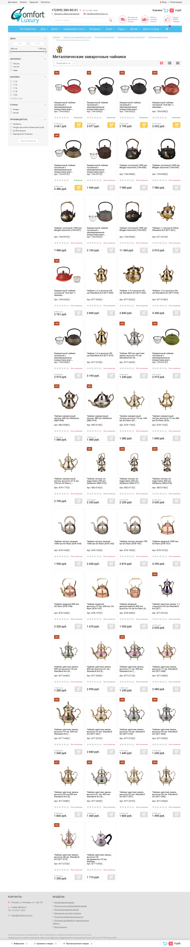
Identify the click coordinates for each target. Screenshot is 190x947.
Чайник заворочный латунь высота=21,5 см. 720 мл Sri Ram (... (66, 480)
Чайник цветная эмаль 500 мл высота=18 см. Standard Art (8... (66, 668)
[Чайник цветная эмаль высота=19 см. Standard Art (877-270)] (133, 713)
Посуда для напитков (104, 37)
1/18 (15, 91)
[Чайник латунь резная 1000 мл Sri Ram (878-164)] (68, 525)
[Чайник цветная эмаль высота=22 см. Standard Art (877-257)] (133, 775)
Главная (56, 37)
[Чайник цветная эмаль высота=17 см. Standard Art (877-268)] (166, 650)
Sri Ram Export (19, 131)
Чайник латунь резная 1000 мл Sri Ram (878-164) (68, 542)
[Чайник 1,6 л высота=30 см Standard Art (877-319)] (101, 337)
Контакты (45, 2)
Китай (16, 113)
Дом (43, 29)
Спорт (109, 29)
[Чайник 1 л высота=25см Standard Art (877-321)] (166, 211)
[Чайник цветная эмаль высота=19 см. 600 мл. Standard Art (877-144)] (68, 713)
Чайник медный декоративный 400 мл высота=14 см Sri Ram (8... (133, 606)
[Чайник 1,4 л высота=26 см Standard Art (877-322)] (133, 274)
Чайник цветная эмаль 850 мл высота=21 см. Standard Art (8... (99, 668)
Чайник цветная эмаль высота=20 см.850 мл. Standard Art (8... (66, 794)
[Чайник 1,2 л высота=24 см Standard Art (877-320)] (101, 274)
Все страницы (60, 927)
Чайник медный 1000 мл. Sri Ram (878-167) (165, 542)
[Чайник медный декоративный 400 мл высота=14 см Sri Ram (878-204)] (133, 587)
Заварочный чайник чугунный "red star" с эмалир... (65, 292)
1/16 (15, 88)
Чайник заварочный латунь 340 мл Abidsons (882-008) (66, 418)
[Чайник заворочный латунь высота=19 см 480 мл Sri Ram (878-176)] (166, 399)
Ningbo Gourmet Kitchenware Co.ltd (28, 127)
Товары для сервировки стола (77, 37)
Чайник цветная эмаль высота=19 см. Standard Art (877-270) (132, 731)
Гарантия (33, 2)
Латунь (16, 63)
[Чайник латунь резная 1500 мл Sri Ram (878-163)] (101, 525)
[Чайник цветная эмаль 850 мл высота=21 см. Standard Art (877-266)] (101, 650)
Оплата (23, 2)
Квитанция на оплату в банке (67, 913)
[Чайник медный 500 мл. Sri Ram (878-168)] (68, 587)
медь (15, 70)
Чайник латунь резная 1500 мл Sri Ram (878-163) (100, 542)
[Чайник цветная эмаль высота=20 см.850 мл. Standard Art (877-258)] (68, 775)
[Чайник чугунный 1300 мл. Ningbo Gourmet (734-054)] (166, 148)
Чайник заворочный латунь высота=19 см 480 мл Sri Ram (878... (165, 418)
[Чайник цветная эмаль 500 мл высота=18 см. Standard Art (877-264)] (68, 650)
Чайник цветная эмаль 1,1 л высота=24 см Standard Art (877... (166, 606)
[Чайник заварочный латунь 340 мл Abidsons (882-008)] (68, 399)
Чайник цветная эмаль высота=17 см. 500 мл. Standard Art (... (131, 668)
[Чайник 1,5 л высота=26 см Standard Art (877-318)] (166, 274)
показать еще (16, 98)
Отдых (121, 29)
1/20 (15, 95)
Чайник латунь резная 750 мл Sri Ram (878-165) (133, 542)
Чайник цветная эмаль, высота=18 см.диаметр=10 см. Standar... (99, 858)
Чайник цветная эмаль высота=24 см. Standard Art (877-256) (164, 794)
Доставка (12, 2)
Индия (16, 109)
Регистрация (176, 2)
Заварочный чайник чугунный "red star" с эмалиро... (163, 104)
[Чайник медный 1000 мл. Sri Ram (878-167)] (166, 525)
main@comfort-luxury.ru (97, 14)
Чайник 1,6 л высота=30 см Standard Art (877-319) (100, 354)
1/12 (15, 81)
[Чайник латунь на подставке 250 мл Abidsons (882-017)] (133, 462)
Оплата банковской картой (66, 909)
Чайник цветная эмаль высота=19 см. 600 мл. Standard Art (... (66, 731)
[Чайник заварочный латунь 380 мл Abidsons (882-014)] (101, 399)
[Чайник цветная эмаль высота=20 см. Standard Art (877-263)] (166, 713)
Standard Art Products (23, 134)
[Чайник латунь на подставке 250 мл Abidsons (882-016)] (101, 462)
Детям (134, 29)
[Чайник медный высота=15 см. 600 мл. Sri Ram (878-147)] (101, 587)
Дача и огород (151, 29)
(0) (67, 118)
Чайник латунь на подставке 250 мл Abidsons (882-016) (97, 480)
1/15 (15, 85)
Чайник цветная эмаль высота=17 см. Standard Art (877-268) (164, 668)
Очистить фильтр (28, 141)
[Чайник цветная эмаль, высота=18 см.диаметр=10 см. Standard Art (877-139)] (101, 838)
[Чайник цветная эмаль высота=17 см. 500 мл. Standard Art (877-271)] (133, 650)
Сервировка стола (73, 29)
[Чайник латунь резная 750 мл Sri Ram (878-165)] (133, 525)
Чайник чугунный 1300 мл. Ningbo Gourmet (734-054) (166, 166)
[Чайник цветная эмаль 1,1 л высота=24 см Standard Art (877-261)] (166, 587)
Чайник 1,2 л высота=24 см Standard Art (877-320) (100, 291)
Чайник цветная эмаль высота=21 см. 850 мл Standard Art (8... (99, 794)
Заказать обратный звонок (66, 14)
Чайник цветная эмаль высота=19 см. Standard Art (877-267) (99, 731)
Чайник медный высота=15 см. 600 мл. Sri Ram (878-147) (100, 606)
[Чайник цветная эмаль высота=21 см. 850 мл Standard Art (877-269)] (101, 775)
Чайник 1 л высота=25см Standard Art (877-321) (165, 229)
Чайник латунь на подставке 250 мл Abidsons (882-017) (129, 480)
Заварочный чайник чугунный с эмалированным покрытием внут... (64, 106)
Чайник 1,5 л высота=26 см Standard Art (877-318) (165, 291)
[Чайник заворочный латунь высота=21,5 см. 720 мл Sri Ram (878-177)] (68, 462)
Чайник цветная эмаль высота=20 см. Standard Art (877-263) (164, 731)
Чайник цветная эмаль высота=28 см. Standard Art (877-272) (66, 857)
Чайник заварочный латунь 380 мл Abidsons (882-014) (99, 418)
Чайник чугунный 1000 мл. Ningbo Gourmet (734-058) (133, 166)
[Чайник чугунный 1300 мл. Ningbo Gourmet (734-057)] (68, 211)
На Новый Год (27, 29)
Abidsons (17, 124)
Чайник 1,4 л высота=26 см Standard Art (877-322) (132, 291)
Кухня (54, 29)
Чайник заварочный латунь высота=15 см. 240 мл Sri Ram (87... (133, 418)
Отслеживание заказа (64, 902)
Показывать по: (63, 63)
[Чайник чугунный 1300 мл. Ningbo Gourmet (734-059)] (133, 211)
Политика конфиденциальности (68, 917)
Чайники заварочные (157, 37)
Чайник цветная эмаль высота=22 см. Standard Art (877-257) (132, 794)
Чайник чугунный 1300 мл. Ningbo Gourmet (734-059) (133, 229)
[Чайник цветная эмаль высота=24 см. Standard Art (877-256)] (166, 775)
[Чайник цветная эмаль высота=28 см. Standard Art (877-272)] (68, 838)
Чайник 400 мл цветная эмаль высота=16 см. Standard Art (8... (131, 355)
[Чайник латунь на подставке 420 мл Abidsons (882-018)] (166, 462)
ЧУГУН (16, 67)
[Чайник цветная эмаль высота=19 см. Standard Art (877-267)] (101, 713)
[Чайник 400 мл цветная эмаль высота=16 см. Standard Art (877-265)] (133, 337)
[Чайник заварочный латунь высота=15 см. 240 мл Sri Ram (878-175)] (133, 399)
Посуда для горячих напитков (131, 37)
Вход (164, 2)
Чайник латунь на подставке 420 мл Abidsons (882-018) (162, 480)
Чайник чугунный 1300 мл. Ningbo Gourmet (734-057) (68, 229)
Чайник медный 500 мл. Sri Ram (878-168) (66, 605)
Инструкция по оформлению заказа (70, 906)
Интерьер (94, 29)
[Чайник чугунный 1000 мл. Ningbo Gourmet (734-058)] (133, 148)
